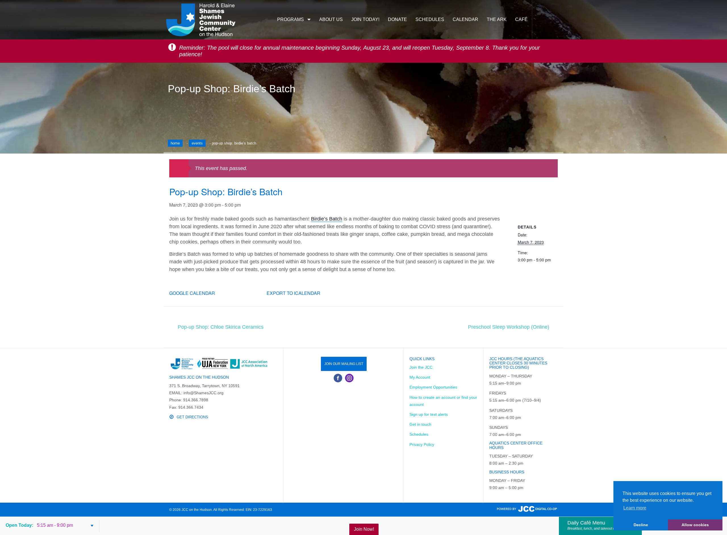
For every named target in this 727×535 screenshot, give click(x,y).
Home (175, 143)
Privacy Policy (422, 444)
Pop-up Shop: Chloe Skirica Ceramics (221, 327)
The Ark (497, 19)
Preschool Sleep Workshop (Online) (508, 327)
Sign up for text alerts (429, 414)
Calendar (465, 19)
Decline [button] (641, 525)
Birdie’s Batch (326, 219)
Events (197, 143)
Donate (397, 19)
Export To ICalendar (293, 293)
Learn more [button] (634, 507)
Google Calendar (192, 293)
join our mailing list (343, 364)
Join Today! (365, 19)
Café (521, 19)
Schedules (429, 19)
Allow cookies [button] (695, 525)
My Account (420, 377)
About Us (331, 19)
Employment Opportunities (433, 387)
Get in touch (420, 424)
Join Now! (364, 529)
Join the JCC (421, 367)
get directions (192, 417)
